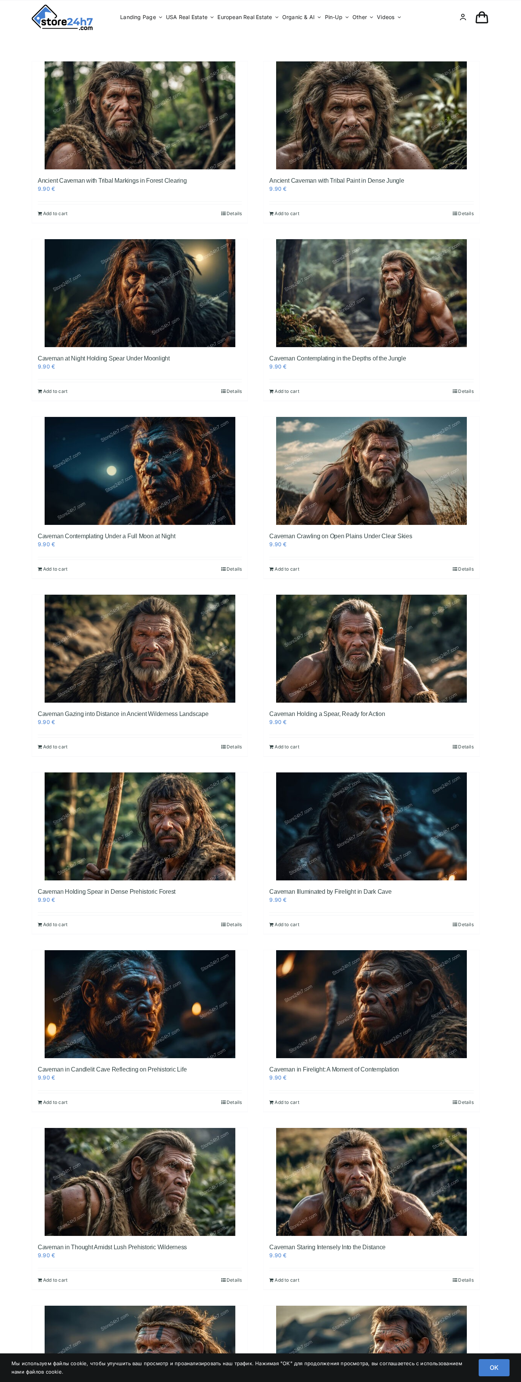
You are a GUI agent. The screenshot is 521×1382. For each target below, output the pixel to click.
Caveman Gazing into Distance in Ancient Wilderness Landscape (123, 714)
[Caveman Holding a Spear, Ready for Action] (371, 649)
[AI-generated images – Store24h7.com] (62, 7)
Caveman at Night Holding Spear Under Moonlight (104, 358)
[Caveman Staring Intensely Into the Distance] (371, 1182)
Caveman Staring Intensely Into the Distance (327, 1247)
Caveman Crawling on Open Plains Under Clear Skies (340, 536)
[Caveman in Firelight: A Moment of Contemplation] (371, 1004)
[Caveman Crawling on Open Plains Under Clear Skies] (371, 471)
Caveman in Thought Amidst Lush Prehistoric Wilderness (112, 1247)
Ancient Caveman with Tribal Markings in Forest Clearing (112, 180)
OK (494, 1367)
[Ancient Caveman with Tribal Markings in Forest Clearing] (140, 115)
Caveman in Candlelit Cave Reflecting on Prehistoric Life (112, 1069)
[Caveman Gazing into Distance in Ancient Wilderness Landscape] (140, 649)
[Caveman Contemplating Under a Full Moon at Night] (140, 471)
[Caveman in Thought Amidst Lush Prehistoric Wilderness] (140, 1182)
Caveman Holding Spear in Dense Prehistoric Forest (106, 891)
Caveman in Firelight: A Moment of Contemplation (334, 1069)
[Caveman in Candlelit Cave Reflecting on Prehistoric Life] (140, 1004)
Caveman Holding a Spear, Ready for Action (327, 714)
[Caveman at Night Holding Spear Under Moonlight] (140, 293)
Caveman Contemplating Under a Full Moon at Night (106, 536)
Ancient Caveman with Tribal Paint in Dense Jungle (336, 180)
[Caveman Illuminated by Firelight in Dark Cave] (371, 826)
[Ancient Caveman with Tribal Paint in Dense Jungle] (371, 115)
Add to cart (55, 213)
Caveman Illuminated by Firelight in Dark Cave (330, 891)
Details (234, 213)
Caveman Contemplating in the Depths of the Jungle (337, 358)
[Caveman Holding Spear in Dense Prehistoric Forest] (140, 826)
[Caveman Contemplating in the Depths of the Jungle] (371, 293)
